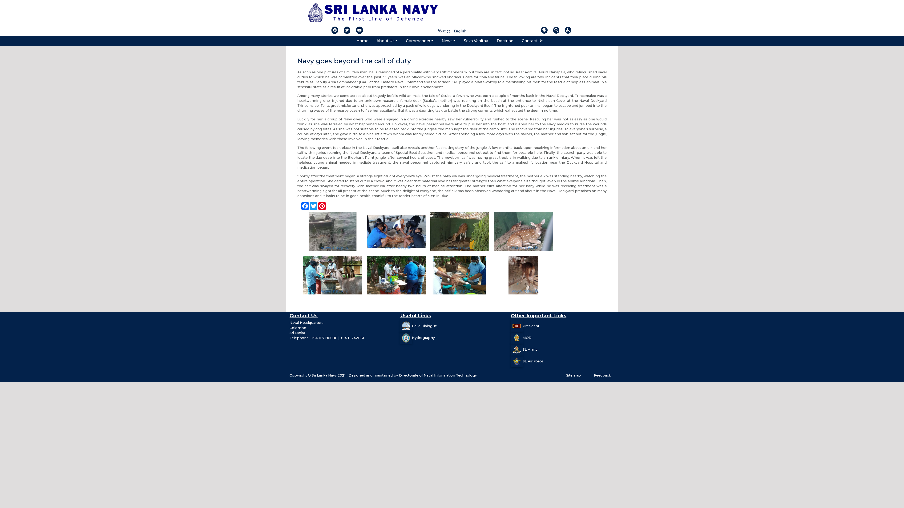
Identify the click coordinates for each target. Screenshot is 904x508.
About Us (385, 41)
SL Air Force (533, 361)
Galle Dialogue (424, 326)
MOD (527, 338)
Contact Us (532, 41)
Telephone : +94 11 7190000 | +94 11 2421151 (327, 338)
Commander (418, 41)
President (531, 326)
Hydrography (423, 338)
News (447, 41)
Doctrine (505, 41)
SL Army (530, 349)
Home (362, 41)
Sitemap (573, 375)
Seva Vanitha (476, 41)
